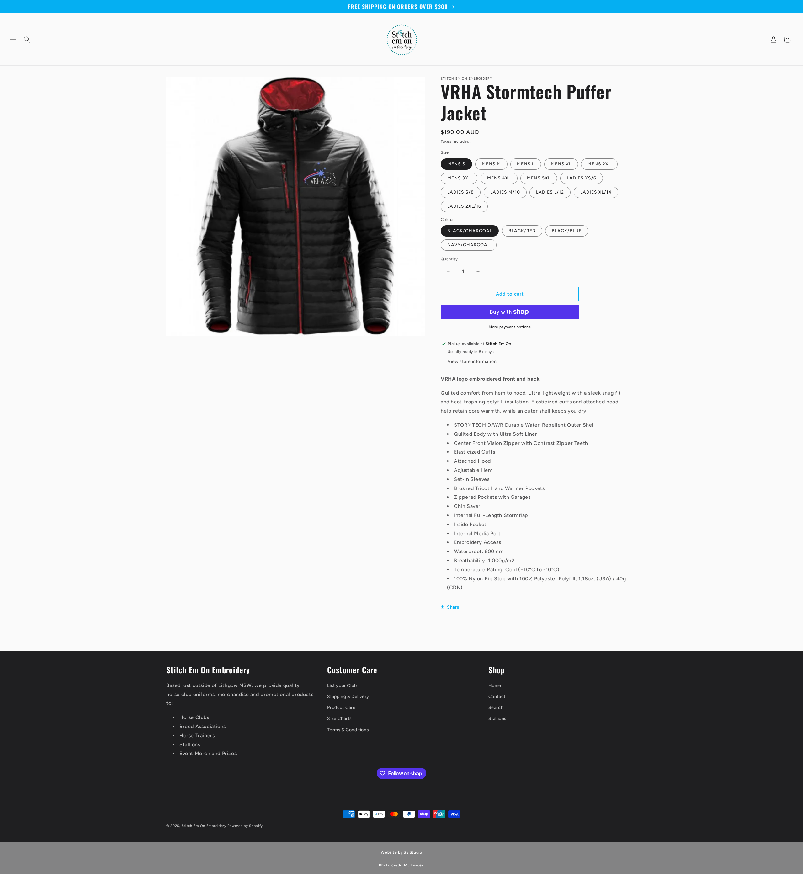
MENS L (525, 164)
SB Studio (413, 852)
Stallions (497, 718)
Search (496, 707)
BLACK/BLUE (567, 230)
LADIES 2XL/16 (464, 206)
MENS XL (561, 164)
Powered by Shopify (245, 826)
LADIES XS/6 (581, 178)
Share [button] (453, 607)
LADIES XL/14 (596, 192)
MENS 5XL (538, 178)
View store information (472, 361)
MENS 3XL (459, 178)
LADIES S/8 (460, 192)
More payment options (510, 327)
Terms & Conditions (348, 730)
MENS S (456, 164)
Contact (497, 696)
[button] (13, 39)
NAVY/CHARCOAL (468, 245)
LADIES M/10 (505, 192)
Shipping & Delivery (348, 696)
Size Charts (339, 718)
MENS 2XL (599, 164)
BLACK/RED (522, 230)
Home (494, 685)
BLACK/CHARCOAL (469, 230)
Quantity (449, 259)
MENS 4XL (499, 178)
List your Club (342, 685)
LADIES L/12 (550, 192)
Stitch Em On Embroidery (204, 826)
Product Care (341, 707)
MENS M (491, 164)
